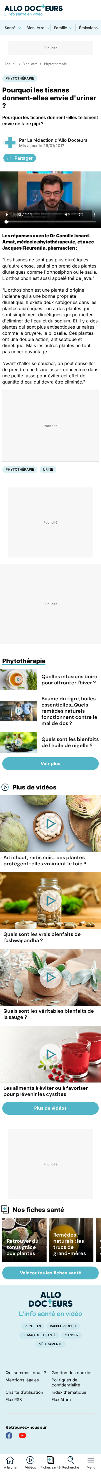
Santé (10, 27)
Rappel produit (63, 1326)
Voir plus (50, 763)
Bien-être (35, 27)
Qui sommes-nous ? (26, 1373)
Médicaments (50, 1344)
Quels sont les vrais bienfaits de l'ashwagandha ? (42, 937)
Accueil (10, 64)
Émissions (88, 27)
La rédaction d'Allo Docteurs (57, 140)
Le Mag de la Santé (39, 1335)
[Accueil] (50, 1304)
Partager (24, 158)
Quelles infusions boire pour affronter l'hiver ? (69, 679)
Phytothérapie (55, 64)
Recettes (33, 1326)
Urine (48, 469)
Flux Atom (61, 1399)
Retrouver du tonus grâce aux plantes (22, 1247)
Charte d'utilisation (24, 1392)
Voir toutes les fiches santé (50, 1273)
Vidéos (30, 1467)
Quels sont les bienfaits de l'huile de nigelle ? (70, 742)
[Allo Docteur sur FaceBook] (9, 1435)
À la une (10, 1467)
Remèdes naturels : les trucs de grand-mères (69, 1244)
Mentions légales (22, 1380)
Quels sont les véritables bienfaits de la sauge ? (48, 1014)
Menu (91, 1467)
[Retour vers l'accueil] (50, 10)
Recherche (70, 1467)
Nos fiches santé (38, 1209)
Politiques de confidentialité (66, 1382)
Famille (60, 27)
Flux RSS (14, 1399)
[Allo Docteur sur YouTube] (22, 1435)
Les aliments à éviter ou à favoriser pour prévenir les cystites (45, 1091)
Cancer (71, 1335)
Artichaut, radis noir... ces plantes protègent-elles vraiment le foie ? (44, 860)
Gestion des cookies (72, 1373)
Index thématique (69, 1392)
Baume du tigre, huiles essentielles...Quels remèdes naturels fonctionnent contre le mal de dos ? (69, 711)
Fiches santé (51, 1467)
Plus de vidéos (34, 787)
